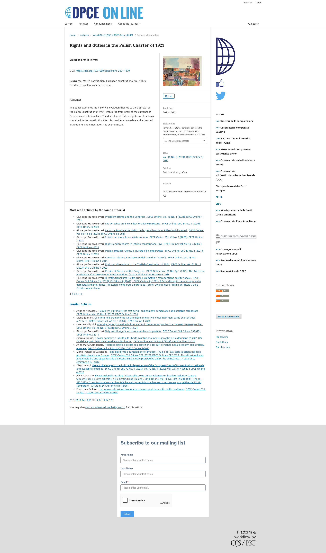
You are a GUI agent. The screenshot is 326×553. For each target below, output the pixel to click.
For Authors (222, 341)
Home (73, 35)
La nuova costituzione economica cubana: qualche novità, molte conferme (141, 389)
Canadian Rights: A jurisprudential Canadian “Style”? (136, 257)
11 (79, 399)
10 (76, 399)
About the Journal (128, 23)
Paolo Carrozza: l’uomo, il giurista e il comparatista (134, 250)
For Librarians (223, 347)
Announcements (103, 23)
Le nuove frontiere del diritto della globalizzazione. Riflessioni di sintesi (146, 230)
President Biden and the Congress (125, 271)
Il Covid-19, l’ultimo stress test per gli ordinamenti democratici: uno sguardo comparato (148, 310)
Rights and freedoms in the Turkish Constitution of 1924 (137, 264)
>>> (218, 121)
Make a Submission (228, 316)
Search (255, 23)
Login (258, 2)
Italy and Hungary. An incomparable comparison (133, 331)
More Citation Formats (177, 140)
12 (83, 399)
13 (86, 399)
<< (71, 399)
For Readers (222, 336)
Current (69, 23)
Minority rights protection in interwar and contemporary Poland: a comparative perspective (149, 324)
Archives (83, 23)
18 (103, 399)
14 (90, 399)
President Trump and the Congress (125, 216)
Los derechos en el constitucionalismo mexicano (133, 223)
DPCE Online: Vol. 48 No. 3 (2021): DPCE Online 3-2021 (107, 327)
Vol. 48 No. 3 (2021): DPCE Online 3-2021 (113, 35)
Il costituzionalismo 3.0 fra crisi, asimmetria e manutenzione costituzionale (148, 277)
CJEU (218, 203)
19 (107, 399)
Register (247, 2)
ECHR (219, 197)
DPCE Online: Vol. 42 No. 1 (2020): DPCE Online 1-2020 (119, 321)
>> (81, 293)
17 (100, 399)
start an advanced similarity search (105, 407)
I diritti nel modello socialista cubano (126, 237)
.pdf (170, 96)
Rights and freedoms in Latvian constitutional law (133, 244)
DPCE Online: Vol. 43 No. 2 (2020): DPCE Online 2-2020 (107, 314)
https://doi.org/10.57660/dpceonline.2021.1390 (103, 70)
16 (96, 399)
